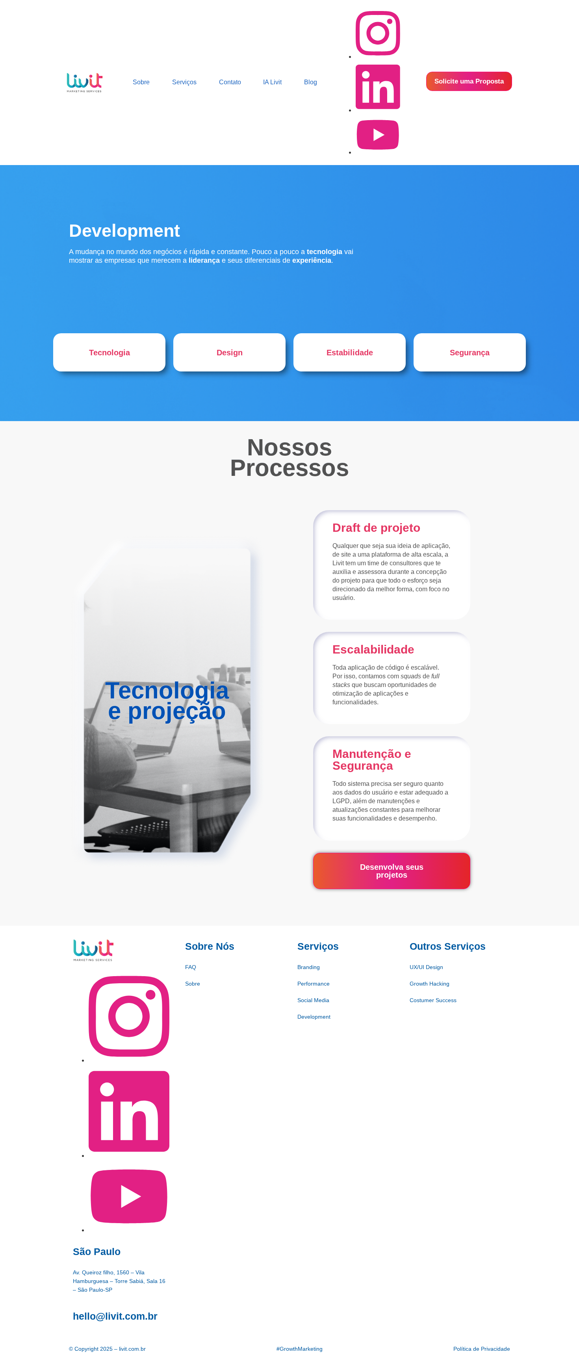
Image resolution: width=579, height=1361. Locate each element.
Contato (230, 82)
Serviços (184, 82)
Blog (310, 82)
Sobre (141, 82)
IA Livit (272, 82)
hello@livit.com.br (115, 1316)
